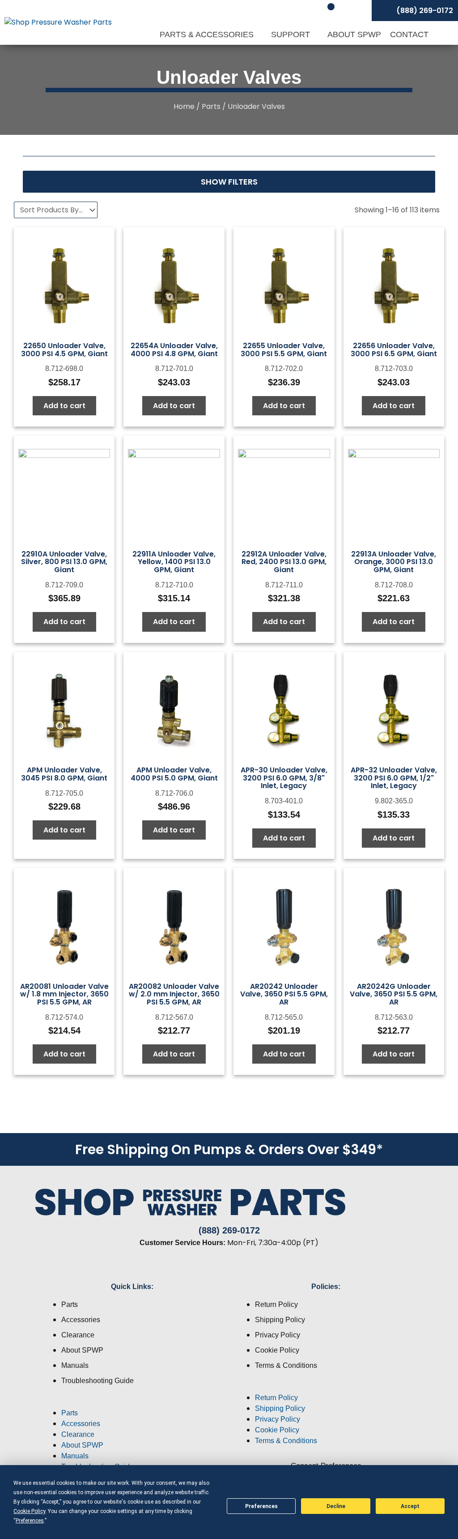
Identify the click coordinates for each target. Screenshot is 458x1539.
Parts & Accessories (208, 34)
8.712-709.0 (64, 585)
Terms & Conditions (286, 1365)
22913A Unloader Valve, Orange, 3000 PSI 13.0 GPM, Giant (393, 562)
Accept (410, 1506)
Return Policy (276, 1304)
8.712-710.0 (174, 585)
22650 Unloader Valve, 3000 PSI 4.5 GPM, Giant (64, 350)
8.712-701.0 (174, 368)
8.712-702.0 (284, 368)
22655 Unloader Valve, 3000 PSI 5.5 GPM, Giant (284, 350)
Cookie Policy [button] (29, 1511)
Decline (336, 1506)
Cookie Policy (277, 1350)
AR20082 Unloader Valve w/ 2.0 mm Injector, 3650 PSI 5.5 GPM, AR (174, 994)
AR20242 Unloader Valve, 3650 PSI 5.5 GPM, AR (284, 994)
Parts (211, 106)
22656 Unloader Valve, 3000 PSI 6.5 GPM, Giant (394, 350)
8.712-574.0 (64, 1017)
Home (184, 106)
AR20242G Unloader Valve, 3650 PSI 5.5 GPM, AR (393, 994)
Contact (409, 34)
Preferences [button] (30, 1520)
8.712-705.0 (64, 793)
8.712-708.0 (394, 585)
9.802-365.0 (394, 801)
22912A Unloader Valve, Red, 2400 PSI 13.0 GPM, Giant (284, 562)
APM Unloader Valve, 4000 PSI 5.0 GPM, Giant (174, 774)
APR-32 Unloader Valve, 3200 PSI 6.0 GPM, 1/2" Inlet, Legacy (394, 778)
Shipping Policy (280, 1319)
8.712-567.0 (174, 1017)
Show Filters (229, 181)
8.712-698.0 (64, 368)
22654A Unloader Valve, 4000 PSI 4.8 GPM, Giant (174, 350)
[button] (132, 1402)
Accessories (80, 1319)
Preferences (261, 1506)
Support (291, 34)
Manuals (75, 1365)
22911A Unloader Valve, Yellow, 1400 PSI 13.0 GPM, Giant (174, 562)
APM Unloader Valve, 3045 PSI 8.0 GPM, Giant (64, 774)
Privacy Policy (277, 1335)
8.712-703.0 (394, 368)
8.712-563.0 (394, 1017)
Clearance (77, 1335)
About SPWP (354, 34)
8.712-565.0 (284, 1017)
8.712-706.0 (174, 793)
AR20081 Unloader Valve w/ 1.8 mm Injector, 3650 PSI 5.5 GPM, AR (64, 994)
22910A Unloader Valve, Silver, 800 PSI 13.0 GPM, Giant (64, 562)
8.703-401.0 (284, 801)
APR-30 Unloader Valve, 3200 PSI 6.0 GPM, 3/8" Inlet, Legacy (284, 778)
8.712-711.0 (284, 585)
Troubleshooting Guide (97, 1380)
